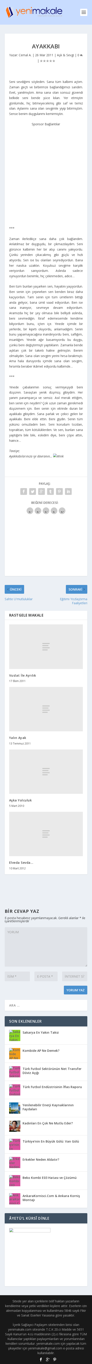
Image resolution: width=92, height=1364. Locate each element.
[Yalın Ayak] (46, 709)
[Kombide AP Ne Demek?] (14, 1053)
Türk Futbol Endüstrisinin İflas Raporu (52, 1087)
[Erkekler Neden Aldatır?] (14, 1162)
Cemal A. (25, 55)
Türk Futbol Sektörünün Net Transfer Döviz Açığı (52, 1071)
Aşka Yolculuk (20, 800)
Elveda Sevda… (21, 862)
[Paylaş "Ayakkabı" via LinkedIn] (68, 491)
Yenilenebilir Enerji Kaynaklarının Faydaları (48, 1107)
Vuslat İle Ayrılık (22, 675)
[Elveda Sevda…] (46, 834)
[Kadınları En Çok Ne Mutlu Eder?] (14, 1126)
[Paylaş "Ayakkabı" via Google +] (41, 491)
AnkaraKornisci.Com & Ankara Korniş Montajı (51, 1198)
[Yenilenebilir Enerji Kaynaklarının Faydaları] (14, 1108)
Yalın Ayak (17, 738)
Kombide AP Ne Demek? (41, 1050)
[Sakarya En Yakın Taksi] (14, 1035)
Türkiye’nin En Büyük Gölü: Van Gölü (51, 1141)
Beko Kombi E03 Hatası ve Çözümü (50, 1178)
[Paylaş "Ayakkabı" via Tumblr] (50, 491)
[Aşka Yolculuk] (46, 771)
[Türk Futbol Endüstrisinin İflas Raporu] (14, 1090)
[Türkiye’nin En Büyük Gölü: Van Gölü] (14, 1144)
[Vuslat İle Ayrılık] (46, 646)
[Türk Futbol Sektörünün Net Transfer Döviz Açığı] (14, 1071)
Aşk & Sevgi (65, 55)
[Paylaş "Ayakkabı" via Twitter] (32, 491)
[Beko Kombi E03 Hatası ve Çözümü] (14, 1180)
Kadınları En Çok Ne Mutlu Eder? (48, 1123)
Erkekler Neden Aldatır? (41, 1159)
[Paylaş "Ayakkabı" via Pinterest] (59, 491)
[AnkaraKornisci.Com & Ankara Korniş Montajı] (14, 1198)
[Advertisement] (46, 173)
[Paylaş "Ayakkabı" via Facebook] (23, 491)
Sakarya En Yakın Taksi (41, 1032)
